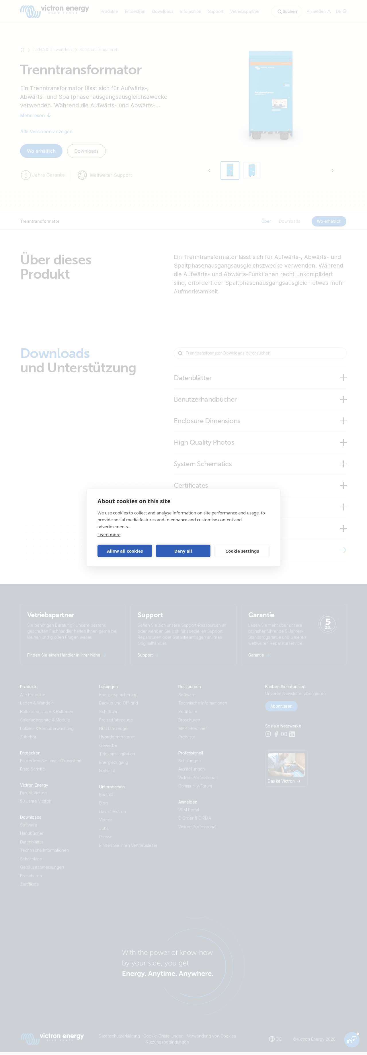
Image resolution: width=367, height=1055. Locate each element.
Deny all (183, 551)
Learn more (108, 534)
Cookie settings (242, 551)
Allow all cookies (125, 551)
